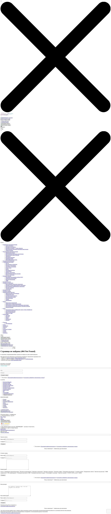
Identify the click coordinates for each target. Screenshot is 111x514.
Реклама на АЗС (6, 386)
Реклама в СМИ (6, 383)
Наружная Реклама (7, 382)
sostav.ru (2, 419)
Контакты (5, 407)
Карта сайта (3, 429)
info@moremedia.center (5, 118)
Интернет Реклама (7, 384)
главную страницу (10, 357)
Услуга (2, 471)
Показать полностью (8, 394)
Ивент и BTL (6, 390)
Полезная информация (8, 401)
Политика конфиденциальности (8, 430)
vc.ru (2, 418)
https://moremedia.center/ (20, 357)
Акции (4, 405)
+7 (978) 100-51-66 (5, 121)
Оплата (4, 399)
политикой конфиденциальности (8, 506)
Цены (4, 402)
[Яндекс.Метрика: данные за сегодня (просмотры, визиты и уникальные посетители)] (5, 432)
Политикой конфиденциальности (15, 377)
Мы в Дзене (3, 416)
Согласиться (3, 512)
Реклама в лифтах (7, 389)
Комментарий (4, 469)
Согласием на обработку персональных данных (34, 377)
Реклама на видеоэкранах (8, 387)
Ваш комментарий (5, 495)
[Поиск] (2, 129)
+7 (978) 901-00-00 (5, 122)
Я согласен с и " (23, 377)
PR (3, 391)
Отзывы (5, 406)
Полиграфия (6, 392)
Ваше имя (3, 439)
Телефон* (3, 441)
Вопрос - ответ (6, 400)
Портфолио (5, 404)
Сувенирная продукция (8, 393)
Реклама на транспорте (8, 385)
